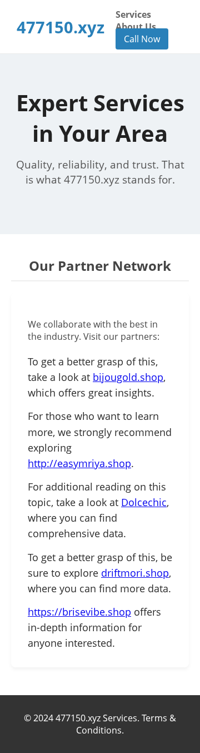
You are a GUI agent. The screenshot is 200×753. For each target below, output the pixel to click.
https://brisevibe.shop (79, 611)
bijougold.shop (128, 377)
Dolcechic (144, 502)
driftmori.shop (135, 572)
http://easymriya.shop (79, 463)
